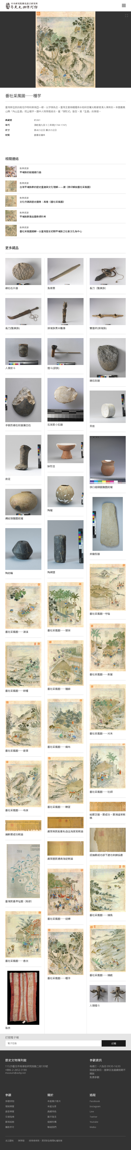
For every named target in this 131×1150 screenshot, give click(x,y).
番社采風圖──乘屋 (101, 674)
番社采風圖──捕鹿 (101, 975)
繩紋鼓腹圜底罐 (14, 518)
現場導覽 (9, 1106)
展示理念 (51, 1116)
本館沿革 (51, 1106)
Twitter (93, 1116)
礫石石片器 (11, 288)
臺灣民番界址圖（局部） (19, 901)
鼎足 (7, 479)
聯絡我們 (51, 1127)
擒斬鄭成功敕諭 (14, 834)
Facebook (95, 1101)
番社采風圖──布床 (16, 810)
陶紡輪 (9, 573)
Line (92, 1111)
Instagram (95, 1106)
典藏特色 (51, 1111)
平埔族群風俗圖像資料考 (33, 216)
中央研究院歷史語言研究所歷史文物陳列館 (21, 5)
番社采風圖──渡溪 (16, 632)
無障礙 (21, 1140)
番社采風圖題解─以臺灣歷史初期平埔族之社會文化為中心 (51, 231)
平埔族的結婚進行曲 (30, 172)
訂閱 (114, 1043)
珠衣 (7, 1028)
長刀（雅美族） (99, 288)
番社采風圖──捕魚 (101, 915)
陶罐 (50, 510)
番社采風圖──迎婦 (58, 919)
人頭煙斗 (95, 1005)
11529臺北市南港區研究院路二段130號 (26, 1066)
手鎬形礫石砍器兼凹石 (18, 425)
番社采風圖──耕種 (16, 691)
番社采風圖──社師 (101, 792)
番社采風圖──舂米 (16, 961)
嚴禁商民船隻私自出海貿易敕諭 (65, 831)
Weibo (93, 1127)
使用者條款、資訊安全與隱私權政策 (45, 1140)
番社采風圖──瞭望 (58, 807)
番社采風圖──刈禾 (101, 733)
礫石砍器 (95, 380)
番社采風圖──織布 (58, 747)
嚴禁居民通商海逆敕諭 (60, 859)
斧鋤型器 (95, 554)
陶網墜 (51, 572)
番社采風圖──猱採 (58, 630)
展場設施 (9, 1121)
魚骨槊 (51, 288)
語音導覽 (9, 1111)
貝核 (92, 426)
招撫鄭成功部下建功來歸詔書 (106, 855)
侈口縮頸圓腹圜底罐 (101, 487)
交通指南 (9, 1116)
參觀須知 (9, 1101)
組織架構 (51, 1121)
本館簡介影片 (54, 1101)
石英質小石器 (55, 424)
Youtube (94, 1121)
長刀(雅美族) (12, 328)
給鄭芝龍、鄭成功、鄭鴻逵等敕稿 (107, 816)
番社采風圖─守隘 (100, 614)
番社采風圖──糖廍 (58, 689)
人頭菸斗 (10, 368)
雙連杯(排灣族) (98, 328)
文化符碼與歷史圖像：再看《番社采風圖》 (42, 201)
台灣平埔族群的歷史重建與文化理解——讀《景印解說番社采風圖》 (56, 187)
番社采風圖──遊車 (16, 750)
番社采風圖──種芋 (58, 978)
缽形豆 (51, 466)
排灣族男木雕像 (56, 328)
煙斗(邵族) (53, 368)
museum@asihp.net (15, 1072)
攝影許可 (9, 1127)
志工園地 (9, 1140)
